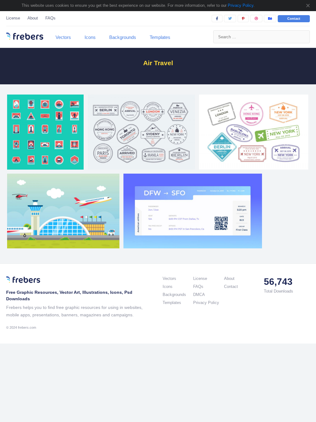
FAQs (50, 18)
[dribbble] (256, 18)
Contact (293, 18)
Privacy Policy (240, 5)
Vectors (63, 37)
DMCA (199, 294)
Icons (90, 37)
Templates (160, 37)
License (13, 18)
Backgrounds (122, 37)
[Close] (308, 5)
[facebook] (217, 18)
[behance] (270, 18)
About (32, 18)
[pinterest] (243, 18)
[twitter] (230, 18)
